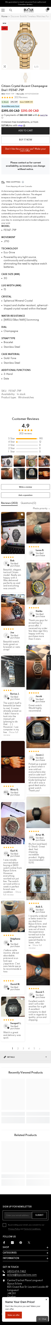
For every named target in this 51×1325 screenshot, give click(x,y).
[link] (13, 1114)
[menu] (3, 10)
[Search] (10, 10)
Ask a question (25, 495)
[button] (25, 116)
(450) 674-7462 (16, 1271)
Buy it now (25, 140)
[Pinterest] (21, 1242)
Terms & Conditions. (32, 1229)
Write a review (25, 487)
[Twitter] (29, 1242)
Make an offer (14, 1315)
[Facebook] (4, 1242)
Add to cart (25, 131)
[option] (25, 45)
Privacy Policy (14, 1229)
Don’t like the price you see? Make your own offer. (25, 149)
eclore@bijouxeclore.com (22, 1275)
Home (4, 17)
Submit (39, 1215)
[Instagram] (12, 1242)
